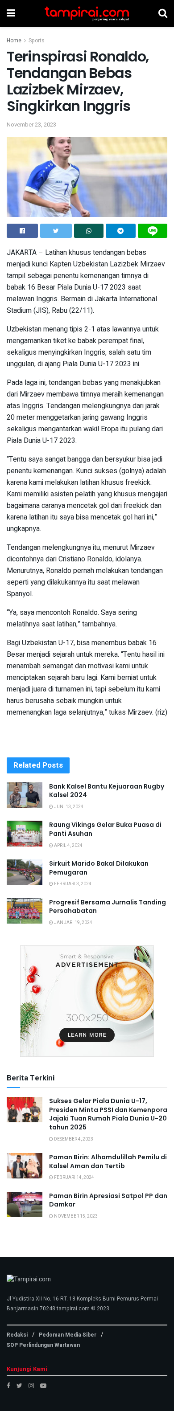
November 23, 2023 (31, 124)
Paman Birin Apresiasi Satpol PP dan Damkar (108, 1200)
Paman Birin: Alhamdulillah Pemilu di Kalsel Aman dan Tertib (108, 1161)
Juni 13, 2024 (68, 807)
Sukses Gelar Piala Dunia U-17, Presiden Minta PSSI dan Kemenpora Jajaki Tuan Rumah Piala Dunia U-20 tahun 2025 (108, 1114)
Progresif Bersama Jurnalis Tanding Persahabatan (107, 907)
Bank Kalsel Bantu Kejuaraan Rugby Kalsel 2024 (106, 791)
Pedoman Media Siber (67, 1335)
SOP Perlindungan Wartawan (43, 1345)
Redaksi (17, 1335)
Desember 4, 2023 (73, 1139)
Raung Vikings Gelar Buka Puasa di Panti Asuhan (105, 829)
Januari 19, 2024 (72, 923)
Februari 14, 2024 (73, 1177)
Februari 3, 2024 (72, 884)
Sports (37, 41)
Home (14, 41)
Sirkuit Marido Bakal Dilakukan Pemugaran (99, 868)
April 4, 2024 (68, 846)
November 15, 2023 (75, 1216)
